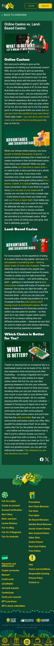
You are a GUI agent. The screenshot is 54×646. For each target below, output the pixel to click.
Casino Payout (36, 542)
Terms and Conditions (39, 569)
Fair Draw (33, 511)
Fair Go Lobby (9, 501)
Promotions (34, 502)
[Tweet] (47, 459)
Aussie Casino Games (39, 528)
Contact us (34, 582)
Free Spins (34, 515)
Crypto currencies (10, 570)
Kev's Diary (7, 514)
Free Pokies (35, 551)
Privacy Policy (36, 578)
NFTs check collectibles (13, 606)
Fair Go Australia (10, 536)
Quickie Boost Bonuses (40, 524)
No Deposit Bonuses (39, 519)
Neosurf (6, 575)
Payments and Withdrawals (9, 564)
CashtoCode (8, 592)
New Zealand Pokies (39, 533)
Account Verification (12, 510)
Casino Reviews (9, 523)
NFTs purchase (9, 601)
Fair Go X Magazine (11, 532)
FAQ (31, 564)
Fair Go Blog (8, 527)
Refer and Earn (9, 519)
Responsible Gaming (39, 573)
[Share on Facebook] (42, 459)
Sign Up (45, 6)
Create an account (11, 505)
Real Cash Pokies (37, 546)
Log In (31, 6)
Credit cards (8, 579)
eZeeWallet (7, 583)
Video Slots (34, 537)
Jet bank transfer (10, 588)
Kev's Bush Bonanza (39, 506)
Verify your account (11, 597)
